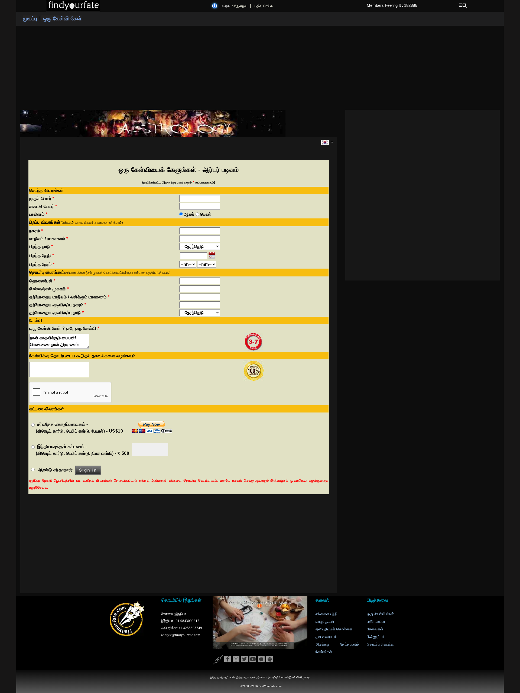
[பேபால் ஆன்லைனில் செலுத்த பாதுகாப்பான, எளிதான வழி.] (152, 427)
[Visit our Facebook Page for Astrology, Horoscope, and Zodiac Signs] (227, 659)
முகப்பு (30, 18)
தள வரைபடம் (326, 637)
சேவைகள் (375, 629)
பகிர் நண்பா (376, 622)
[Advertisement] (260, 68)
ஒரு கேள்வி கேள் (61, 18)
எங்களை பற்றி (326, 614)
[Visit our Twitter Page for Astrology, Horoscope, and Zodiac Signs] (244, 659)
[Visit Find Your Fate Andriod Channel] (269, 659)
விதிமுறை (303, 677)
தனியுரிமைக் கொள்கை (334, 629)
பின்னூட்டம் (376, 637)
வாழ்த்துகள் (325, 622)
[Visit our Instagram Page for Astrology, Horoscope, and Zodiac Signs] (236, 659)
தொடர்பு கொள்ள (380, 644)
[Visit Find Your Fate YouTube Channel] (253, 659)
